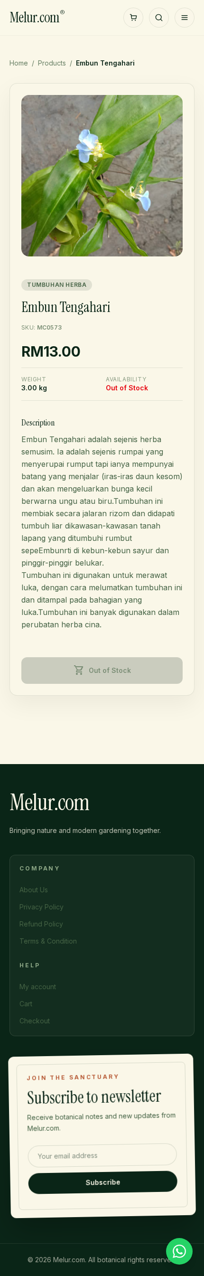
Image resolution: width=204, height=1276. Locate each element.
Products (52, 63)
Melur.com (37, 17)
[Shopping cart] (133, 18)
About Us (33, 890)
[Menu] (185, 18)
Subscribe (102, 1182)
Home (18, 63)
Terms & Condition (48, 941)
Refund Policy (41, 924)
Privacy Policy (41, 907)
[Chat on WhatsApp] (179, 1251)
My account (37, 987)
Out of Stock (102, 670)
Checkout (34, 1021)
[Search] (159, 18)
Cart (25, 1004)
